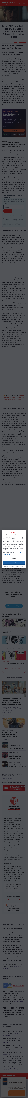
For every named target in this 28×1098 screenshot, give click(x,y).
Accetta (14, 562)
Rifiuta (14, 558)
